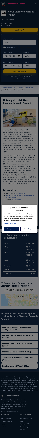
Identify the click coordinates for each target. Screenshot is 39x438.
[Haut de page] (36, 435)
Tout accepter (11, 229)
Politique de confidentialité (11, 223)
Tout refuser (27, 229)
